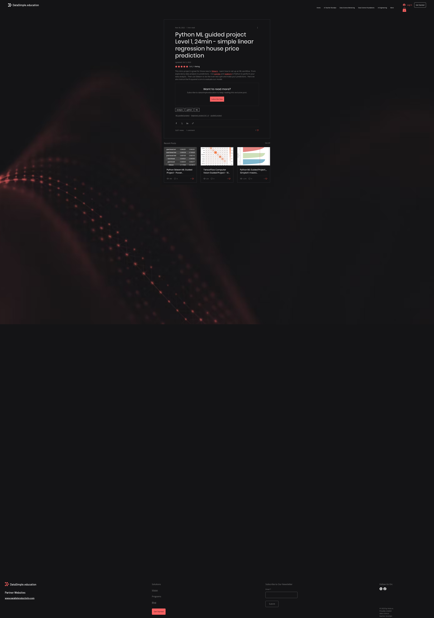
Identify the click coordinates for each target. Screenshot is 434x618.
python (189, 110)
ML (197, 110)
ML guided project (182, 115)
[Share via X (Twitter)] (182, 123)
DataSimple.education (26, 5)
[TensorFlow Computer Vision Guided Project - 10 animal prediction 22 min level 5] (217, 156)
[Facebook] (384, 588)
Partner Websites (15, 592)
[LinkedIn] (381, 588)
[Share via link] (193, 123)
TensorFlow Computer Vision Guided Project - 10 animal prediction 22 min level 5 (216, 171)
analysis (180, 110)
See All (267, 143)
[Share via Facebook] (176, 123)
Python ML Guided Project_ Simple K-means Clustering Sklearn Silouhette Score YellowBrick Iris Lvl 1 (253, 171)
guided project (216, 115)
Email (267, 589)
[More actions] (257, 27)
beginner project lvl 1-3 (200, 115)
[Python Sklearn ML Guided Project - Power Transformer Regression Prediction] (180, 156)
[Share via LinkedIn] (187, 123)
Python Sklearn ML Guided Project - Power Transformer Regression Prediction (179, 171)
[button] (404, 9)
